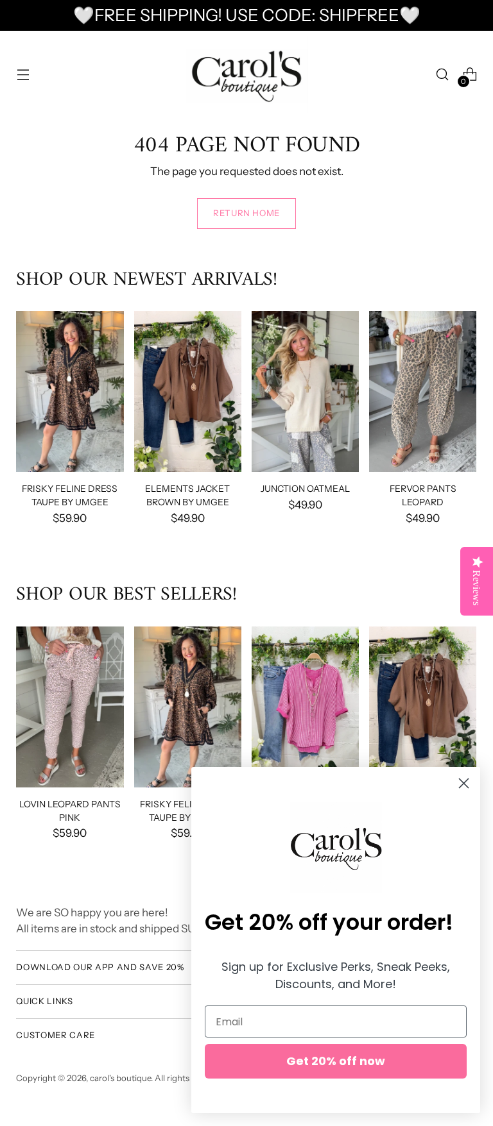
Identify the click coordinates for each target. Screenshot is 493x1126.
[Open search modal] (442, 75)
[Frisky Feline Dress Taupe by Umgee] (69, 391)
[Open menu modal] (23, 75)
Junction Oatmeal (305, 488)
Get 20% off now (335, 1061)
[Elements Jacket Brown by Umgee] (187, 391)
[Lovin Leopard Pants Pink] (69, 706)
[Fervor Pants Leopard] (422, 391)
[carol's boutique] (246, 74)
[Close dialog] (464, 783)
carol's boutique (120, 1078)
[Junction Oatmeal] (305, 391)
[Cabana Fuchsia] (305, 706)
